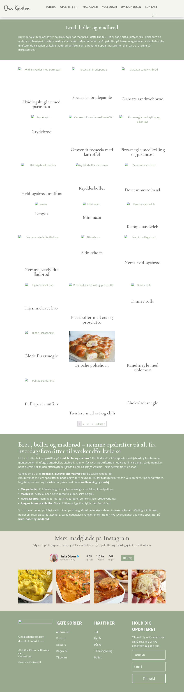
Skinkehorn (92, 252)
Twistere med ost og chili (92, 413)
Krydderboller (92, 188)
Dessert (61, 644)
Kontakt (151, 6)
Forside (51, 6)
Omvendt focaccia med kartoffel (92, 152)
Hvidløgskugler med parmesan (41, 104)
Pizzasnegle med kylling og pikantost (142, 152)
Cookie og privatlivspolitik (29, 662)
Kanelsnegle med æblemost (142, 367)
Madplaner (90, 6)
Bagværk (61, 651)
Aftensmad (62, 632)
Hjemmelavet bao (41, 308)
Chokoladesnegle (142, 403)
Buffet (98, 657)
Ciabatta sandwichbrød (142, 99)
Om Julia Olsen (131, 6)
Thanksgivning (103, 651)
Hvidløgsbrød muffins (41, 193)
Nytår (97, 638)
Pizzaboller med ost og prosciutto (92, 320)
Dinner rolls (142, 301)
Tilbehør (61, 657)
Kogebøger (109, 6)
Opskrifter (67, 6)
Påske (97, 644)
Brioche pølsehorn (92, 365)
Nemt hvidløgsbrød (142, 262)
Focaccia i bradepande (92, 97)
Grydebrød (41, 131)
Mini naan (92, 217)
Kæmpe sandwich (142, 226)
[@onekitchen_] (54, 558)
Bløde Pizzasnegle (41, 356)
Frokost (61, 638)
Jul (96, 632)
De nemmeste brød (142, 190)
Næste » (100, 423)
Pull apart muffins (41, 404)
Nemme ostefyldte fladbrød (41, 272)
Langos (41, 213)
